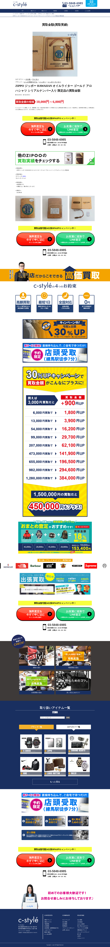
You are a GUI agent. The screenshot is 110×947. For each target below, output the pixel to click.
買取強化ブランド (82, 930)
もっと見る (55, 782)
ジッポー (42, 82)
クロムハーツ (81, 938)
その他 (28, 79)
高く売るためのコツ (82, 926)
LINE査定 (80, 922)
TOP (22, 10)
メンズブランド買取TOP (18, 13)
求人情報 (64, 922)
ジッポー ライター (54, 82)
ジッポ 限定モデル (31, 82)
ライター (35, 79)
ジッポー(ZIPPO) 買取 (31, 13)
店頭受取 (77, 10)
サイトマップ (66, 919)
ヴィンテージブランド (83, 932)
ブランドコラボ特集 (82, 928)
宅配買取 (55, 10)
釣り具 (79, 934)
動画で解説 (47, 932)
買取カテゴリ (44, 10)
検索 (67, 717)
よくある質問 (87, 10)
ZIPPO (24, 176)
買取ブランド (33, 10)
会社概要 (64, 924)
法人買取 (79, 919)
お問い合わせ (66, 930)
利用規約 (64, 926)
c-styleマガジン (48, 930)
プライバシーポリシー (68, 928)
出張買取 (66, 10)
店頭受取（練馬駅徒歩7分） (51, 928)
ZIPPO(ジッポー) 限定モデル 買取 (46, 13)
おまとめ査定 (81, 924)
